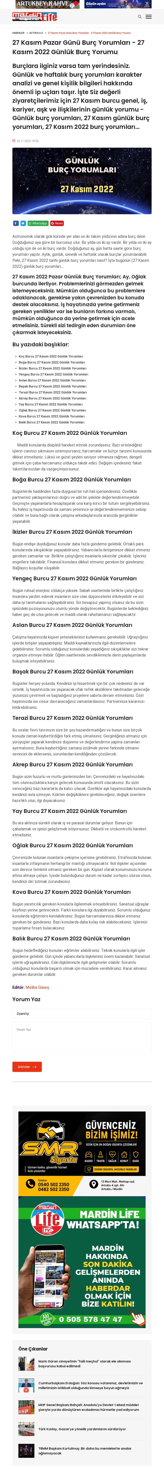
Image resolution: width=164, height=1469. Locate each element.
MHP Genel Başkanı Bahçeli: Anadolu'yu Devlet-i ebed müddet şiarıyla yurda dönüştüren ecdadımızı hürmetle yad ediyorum (88, 1407)
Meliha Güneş (37, 987)
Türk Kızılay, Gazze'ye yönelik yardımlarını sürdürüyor (82, 1429)
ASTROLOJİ (36, 33)
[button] (149, 17)
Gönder (24, 1067)
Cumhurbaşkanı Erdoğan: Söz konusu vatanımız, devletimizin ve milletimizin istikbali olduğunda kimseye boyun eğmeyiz (90, 1385)
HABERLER (18, 33)
